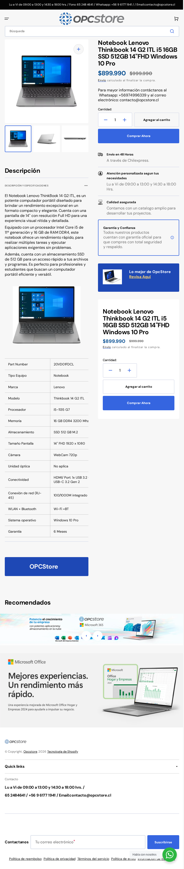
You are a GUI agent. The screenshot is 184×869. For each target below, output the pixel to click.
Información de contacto (154, 859)
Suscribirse (159, 842)
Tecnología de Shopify (62, 752)
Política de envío (121, 859)
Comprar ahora (136, 136)
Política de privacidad (58, 859)
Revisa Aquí (138, 276)
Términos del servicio (91, 859)
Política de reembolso (23, 859)
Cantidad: (103, 109)
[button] (6, 18)
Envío (100, 80)
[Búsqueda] (169, 31)
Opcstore (30, 752)
